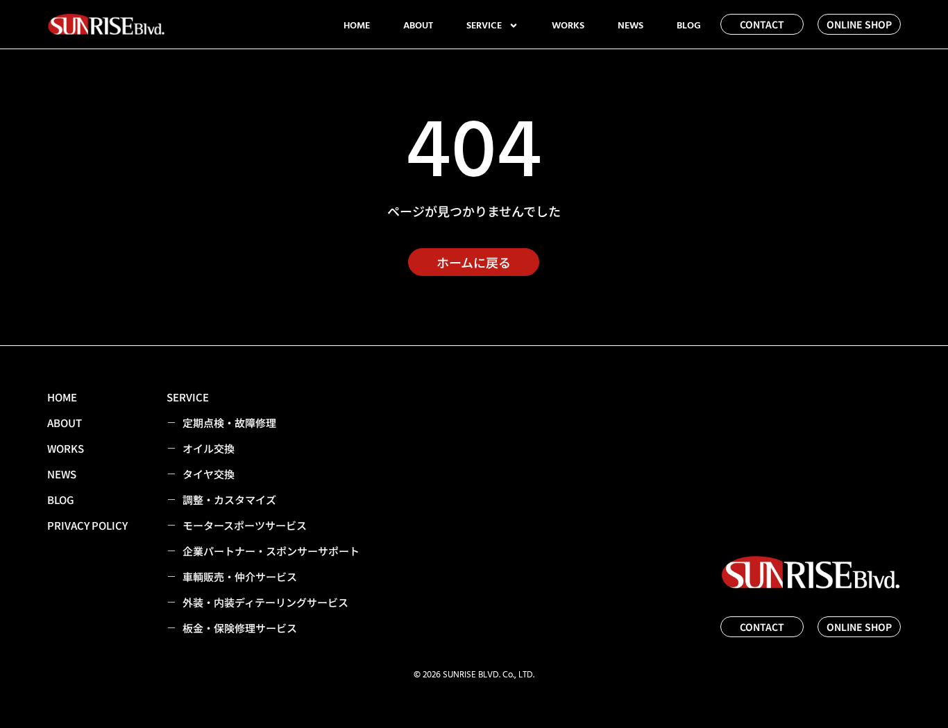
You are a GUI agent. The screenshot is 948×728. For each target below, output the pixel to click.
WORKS (568, 26)
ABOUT (418, 26)
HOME (357, 26)
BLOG (689, 26)
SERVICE (484, 26)
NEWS (630, 26)
